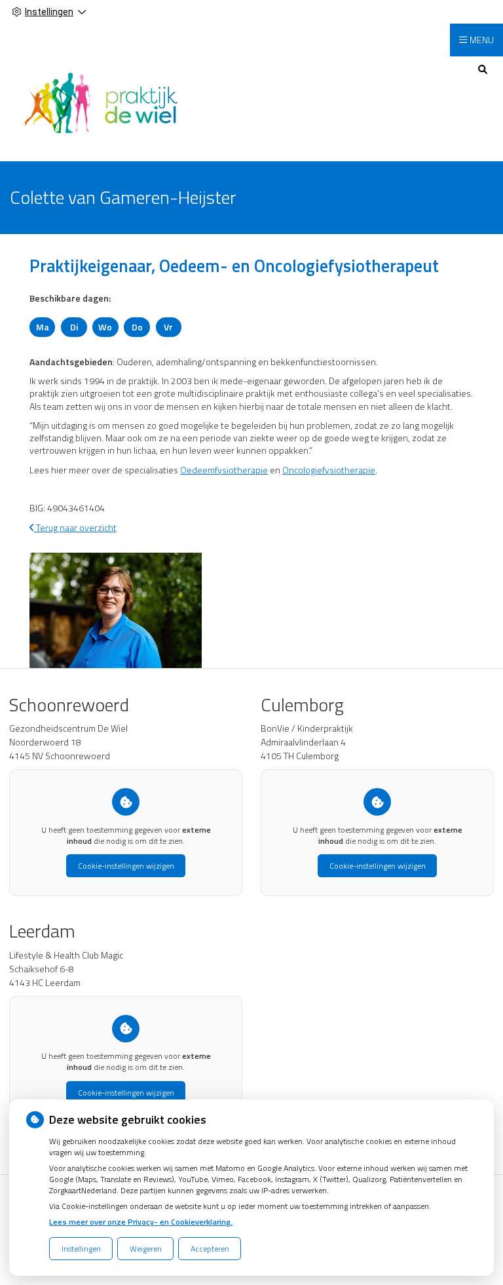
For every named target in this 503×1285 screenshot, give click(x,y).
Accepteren (210, 1248)
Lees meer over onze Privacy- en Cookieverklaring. (141, 1222)
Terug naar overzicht (75, 527)
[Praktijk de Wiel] (101, 102)
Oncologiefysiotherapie (328, 470)
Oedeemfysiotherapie (224, 470)
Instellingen (81, 1248)
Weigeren (146, 1248)
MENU (482, 40)
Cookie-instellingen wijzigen (126, 866)
